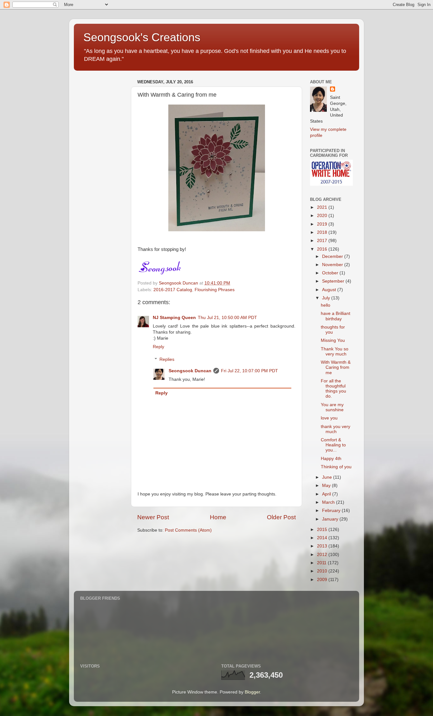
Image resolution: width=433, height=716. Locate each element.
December (333, 256)
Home (218, 517)
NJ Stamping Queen (174, 317)
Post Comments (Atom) (188, 530)
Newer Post (153, 517)
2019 (322, 224)
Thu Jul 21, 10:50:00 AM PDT (227, 317)
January (330, 519)
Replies (166, 359)
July (326, 298)
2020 (322, 215)
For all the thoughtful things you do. (333, 389)
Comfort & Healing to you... (333, 445)
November (333, 264)
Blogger (252, 692)
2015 (322, 529)
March (329, 502)
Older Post (281, 517)
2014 (322, 537)
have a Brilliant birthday (335, 316)
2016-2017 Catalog (172, 289)
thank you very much (335, 429)
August (329, 289)
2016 (322, 249)
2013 (322, 546)
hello (325, 305)
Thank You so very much (334, 351)
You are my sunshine (332, 407)
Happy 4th (331, 458)
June (327, 477)
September (334, 281)
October (330, 273)
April (327, 494)
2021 (322, 207)
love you (329, 418)
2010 (322, 571)
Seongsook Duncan (190, 370)
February (332, 510)
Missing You (333, 340)
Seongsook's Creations (141, 37)
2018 (322, 232)
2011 (322, 562)
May (327, 485)
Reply (158, 346)
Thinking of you (336, 466)
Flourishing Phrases (215, 289)
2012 (322, 554)
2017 (322, 240)
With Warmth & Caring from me (336, 367)
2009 (322, 579)
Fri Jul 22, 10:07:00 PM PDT (249, 370)
